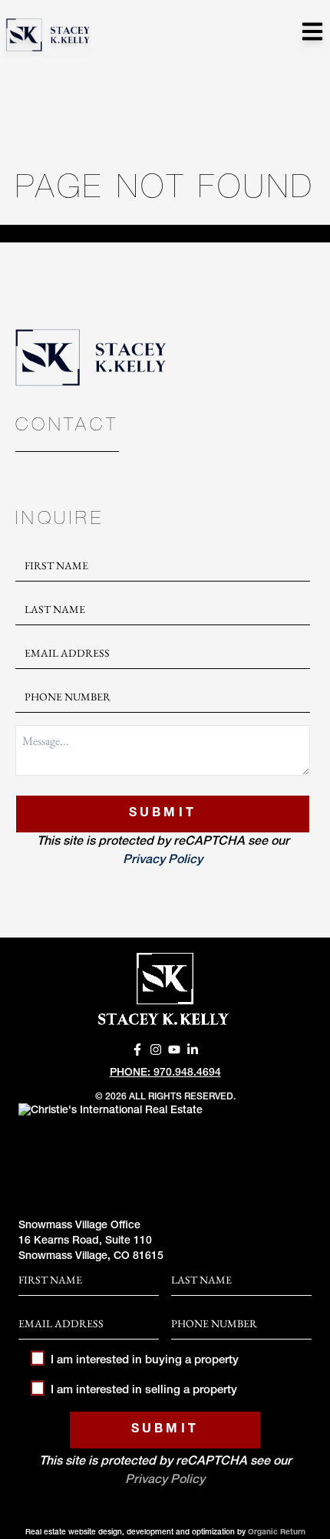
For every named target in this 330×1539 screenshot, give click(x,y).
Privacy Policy (163, 861)
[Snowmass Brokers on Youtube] (174, 1049)
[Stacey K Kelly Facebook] (137, 1049)
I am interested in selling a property (144, 1390)
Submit (163, 814)
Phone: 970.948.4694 (165, 1073)
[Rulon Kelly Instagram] (156, 1049)
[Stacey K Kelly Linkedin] (192, 1049)
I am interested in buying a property (145, 1360)
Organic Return (276, 1533)
